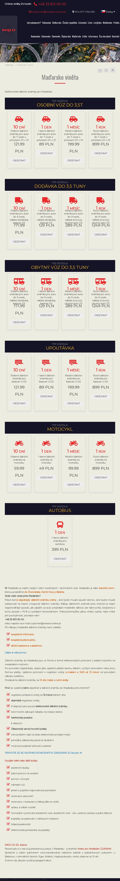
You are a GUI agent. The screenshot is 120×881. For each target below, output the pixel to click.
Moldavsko (107, 22)
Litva (90, 22)
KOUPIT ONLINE (85, 11)
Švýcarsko (66, 36)
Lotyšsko (98, 22)
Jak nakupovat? (34, 22)
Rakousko (46, 22)
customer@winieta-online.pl (48, 11)
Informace (93, 36)
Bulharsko (56, 22)
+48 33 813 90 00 (51, 4)
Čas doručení (105, 36)
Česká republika (70, 22)
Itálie (84, 36)
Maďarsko (76, 36)
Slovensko (45, 36)
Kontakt (115, 36)
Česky (109, 11)
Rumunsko (35, 36)
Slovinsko (56, 36)
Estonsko (82, 22)
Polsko (116, 22)
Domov (9, 65)
